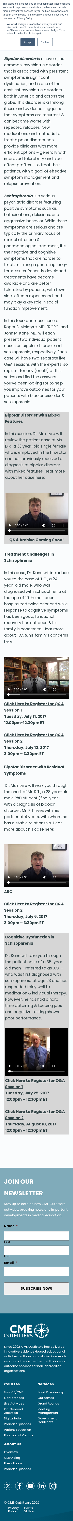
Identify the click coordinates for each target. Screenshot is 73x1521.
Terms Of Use (29, 1509)
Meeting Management (48, 1411)
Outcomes (46, 1398)
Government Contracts (47, 1420)
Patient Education (17, 1430)
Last (7, 1256)
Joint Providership (51, 1392)
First (7, 1242)
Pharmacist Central (18, 1435)
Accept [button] (27, 42)
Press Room (13, 1463)
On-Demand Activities (13, 1411)
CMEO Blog (12, 1458)
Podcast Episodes (17, 1424)
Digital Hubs (13, 1418)
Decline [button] (45, 42)
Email (10, 1263)
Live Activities (14, 1403)
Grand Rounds (48, 1403)
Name (11, 1226)
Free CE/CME (13, 1392)
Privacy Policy (13, 1509)
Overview (11, 1452)
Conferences (14, 1398)
